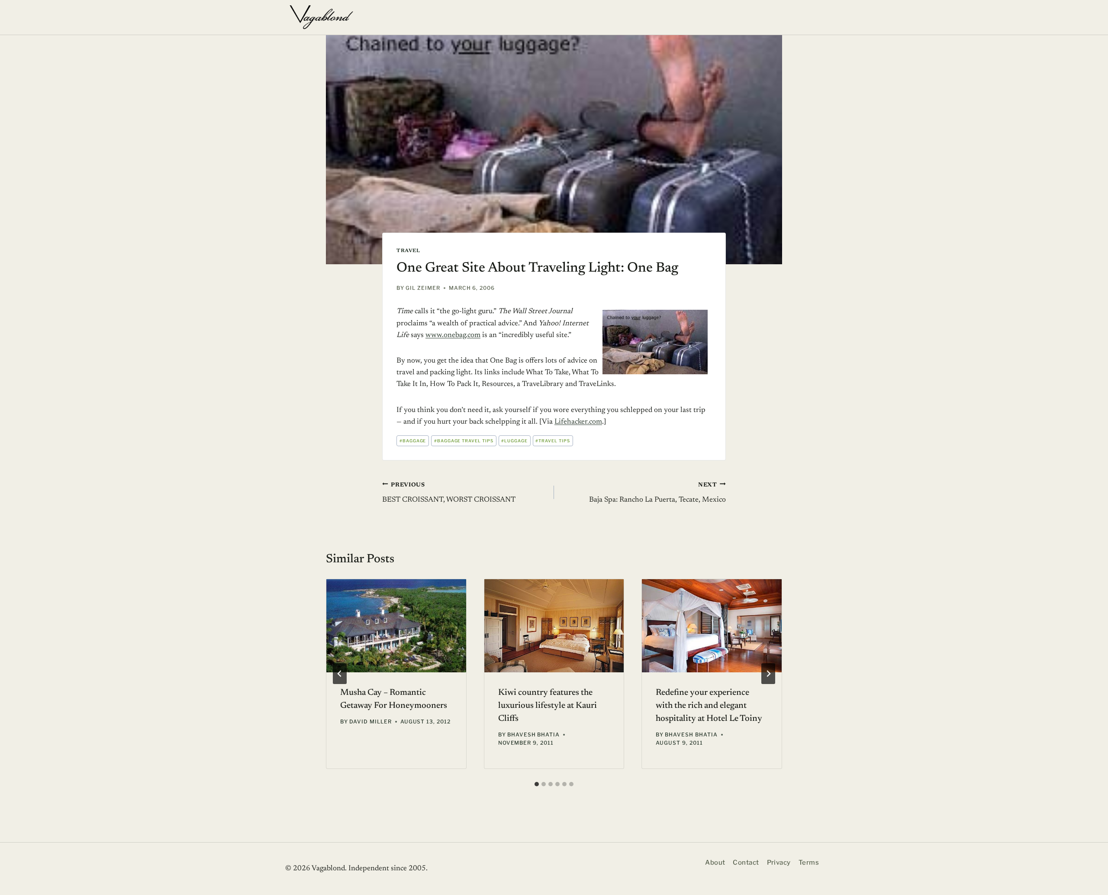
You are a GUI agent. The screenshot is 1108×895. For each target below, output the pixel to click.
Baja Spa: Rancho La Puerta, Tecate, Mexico (657, 493)
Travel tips (552, 440)
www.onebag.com (452, 335)
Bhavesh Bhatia (533, 734)
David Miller (370, 721)
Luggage (514, 440)
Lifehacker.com (578, 422)
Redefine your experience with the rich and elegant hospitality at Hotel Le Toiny (709, 705)
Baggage (412, 440)
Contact (746, 862)
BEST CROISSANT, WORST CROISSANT (448, 493)
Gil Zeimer (423, 288)
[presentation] (396, 625)
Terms (809, 862)
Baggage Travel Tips (463, 440)
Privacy (779, 862)
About (715, 862)
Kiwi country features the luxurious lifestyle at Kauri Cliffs (547, 705)
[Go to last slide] (340, 673)
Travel (408, 250)
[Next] (768, 673)
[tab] (537, 784)
